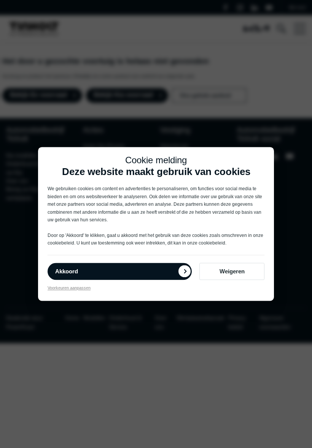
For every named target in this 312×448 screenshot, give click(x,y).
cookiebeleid (61, 243)
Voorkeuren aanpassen (69, 288)
